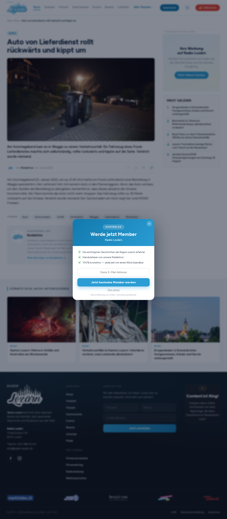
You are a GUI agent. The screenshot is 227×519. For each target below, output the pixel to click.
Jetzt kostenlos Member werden (113, 282)
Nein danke (114, 290)
